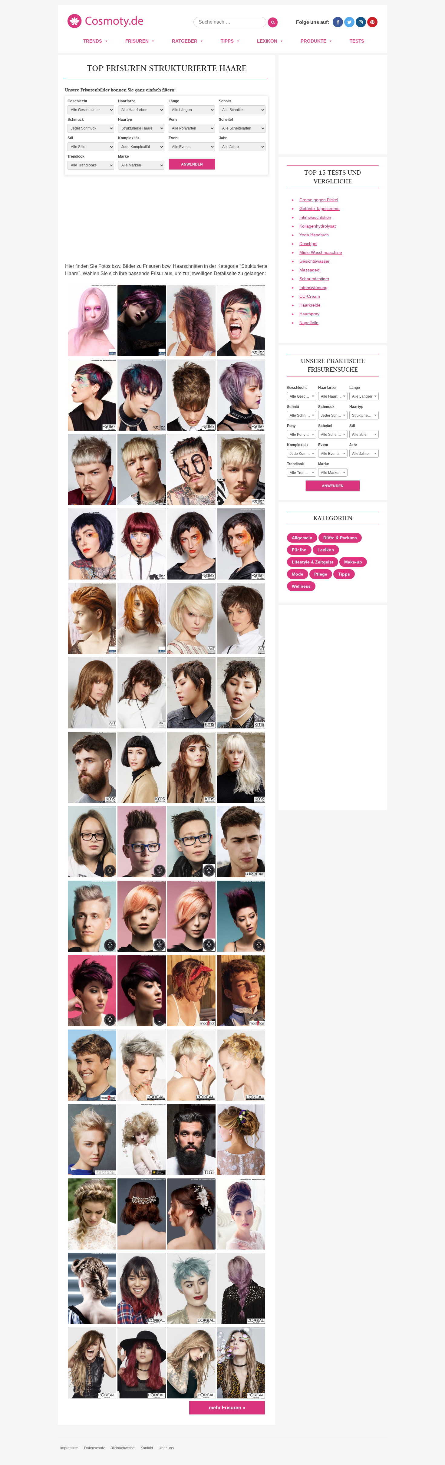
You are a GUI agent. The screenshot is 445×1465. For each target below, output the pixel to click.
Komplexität (128, 138)
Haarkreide (310, 305)
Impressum (69, 1448)
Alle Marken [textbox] (331, 473)
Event (174, 138)
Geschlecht (77, 101)
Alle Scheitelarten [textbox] (334, 434)
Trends (92, 41)
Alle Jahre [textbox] (360, 454)
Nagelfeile (308, 322)
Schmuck (76, 119)
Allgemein (302, 537)
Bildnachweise (122, 1448)
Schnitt (225, 101)
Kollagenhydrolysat (317, 226)
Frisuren (137, 41)
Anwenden (192, 164)
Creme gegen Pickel (318, 199)
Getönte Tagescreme (319, 208)
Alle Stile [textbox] (359, 434)
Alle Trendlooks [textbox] (302, 473)
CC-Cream (309, 296)
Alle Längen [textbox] (362, 396)
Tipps (227, 41)
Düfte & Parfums (340, 537)
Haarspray (309, 313)
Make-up (353, 562)
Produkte (313, 41)
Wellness (301, 586)
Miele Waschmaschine (320, 252)
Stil (70, 138)
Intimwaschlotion (315, 217)
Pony (173, 119)
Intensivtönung (313, 287)
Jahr (223, 138)
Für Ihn (299, 549)
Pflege (320, 574)
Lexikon (267, 41)
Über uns (166, 1448)
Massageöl (309, 270)
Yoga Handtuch (314, 234)
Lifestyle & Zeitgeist (312, 562)
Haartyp (125, 119)
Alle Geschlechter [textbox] (303, 396)
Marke (123, 156)
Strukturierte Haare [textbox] (365, 415)
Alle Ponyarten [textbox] (302, 434)
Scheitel (226, 119)
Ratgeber (184, 41)
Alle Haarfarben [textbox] (334, 396)
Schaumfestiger (314, 278)
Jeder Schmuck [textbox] (333, 415)
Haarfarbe (127, 101)
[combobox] (301, 396)
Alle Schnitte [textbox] (300, 415)
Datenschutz (94, 1448)
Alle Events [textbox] (330, 454)
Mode (297, 574)
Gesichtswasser (314, 261)
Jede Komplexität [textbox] (303, 454)
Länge (174, 101)
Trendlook (76, 156)
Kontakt (146, 1448)
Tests (357, 41)
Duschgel (308, 243)
